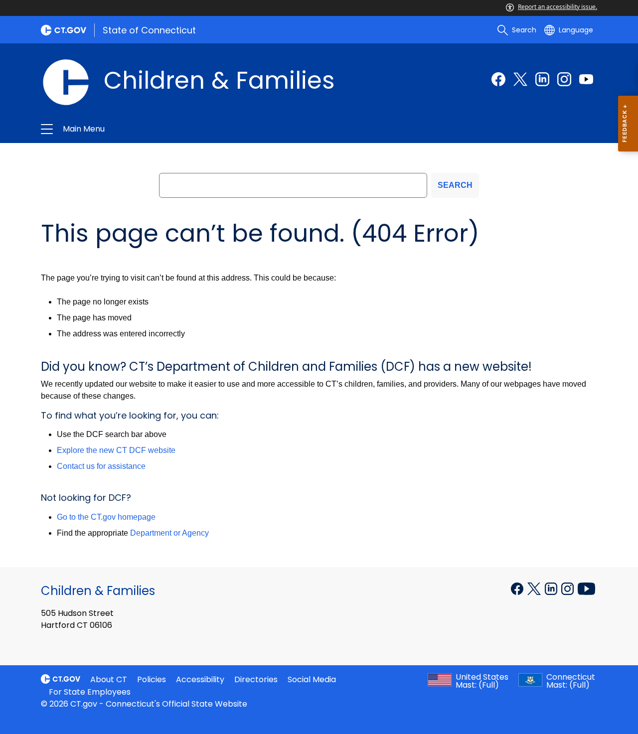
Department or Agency (169, 533)
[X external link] (535, 588)
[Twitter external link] (520, 79)
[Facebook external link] (498, 79)
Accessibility (200, 679)
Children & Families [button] (200, 129)
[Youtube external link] (586, 79)
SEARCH (455, 185)
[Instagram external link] (564, 79)
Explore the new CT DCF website (116, 450)
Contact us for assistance (101, 466)
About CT (108, 679)
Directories (256, 679)
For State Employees (90, 692)
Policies (151, 679)
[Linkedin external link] (542, 79)
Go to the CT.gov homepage (106, 517)
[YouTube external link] (586, 588)
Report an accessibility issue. (557, 6)
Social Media (312, 679)
